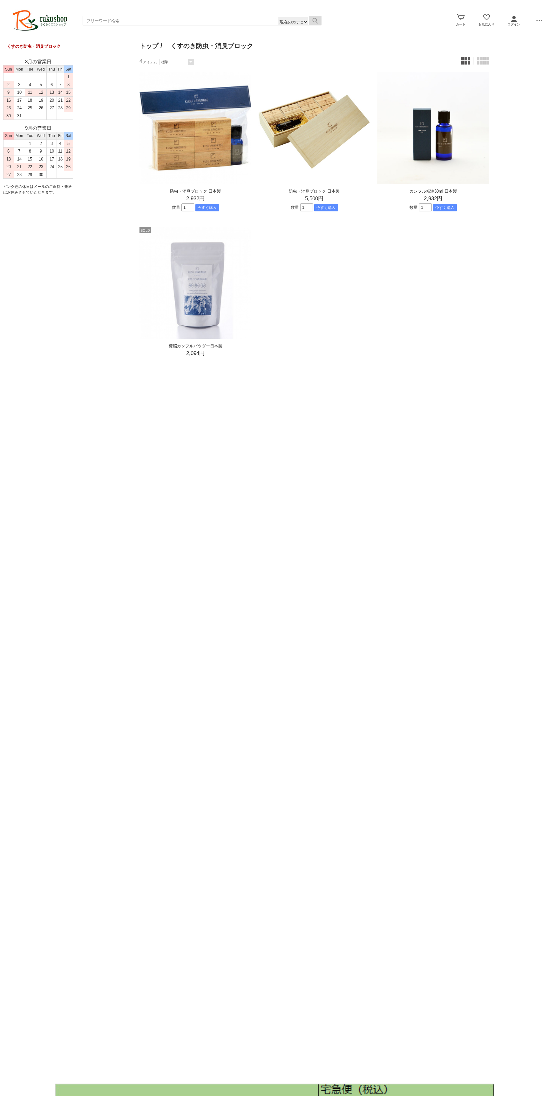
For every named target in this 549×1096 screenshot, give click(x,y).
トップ (149, 45)
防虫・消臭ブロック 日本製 (195, 191)
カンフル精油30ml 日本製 (433, 191)
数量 (176, 207)
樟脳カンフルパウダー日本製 (195, 346)
